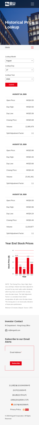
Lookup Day (9, 66)
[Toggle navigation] (32, 4)
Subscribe (16, 363)
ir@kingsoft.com (12, 330)
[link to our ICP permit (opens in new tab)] (25, 409)
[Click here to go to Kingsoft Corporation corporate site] (10, 4)
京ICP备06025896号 (20, 405)
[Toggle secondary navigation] (32, 47)
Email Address (19, 352)
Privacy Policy (15, 409)
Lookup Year (10, 75)
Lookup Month (10, 57)
